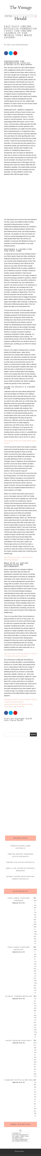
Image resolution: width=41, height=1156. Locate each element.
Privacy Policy (19, 1151)
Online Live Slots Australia (20, 862)
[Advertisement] (20, 197)
